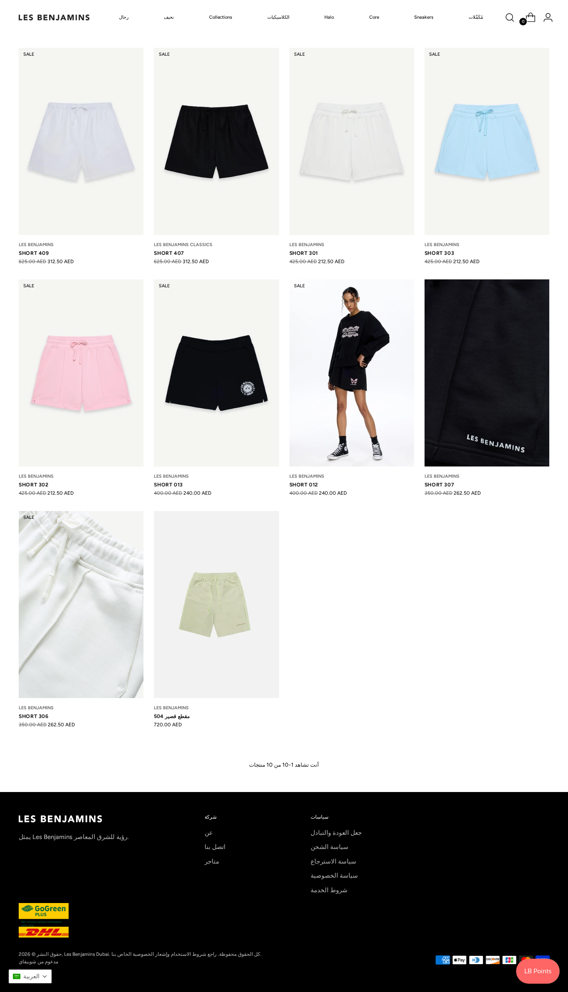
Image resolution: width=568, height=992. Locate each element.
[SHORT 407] (216, 141)
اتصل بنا (215, 847)
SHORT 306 (34, 716)
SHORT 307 (439, 484)
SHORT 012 (304, 484)
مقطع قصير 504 (171, 716)
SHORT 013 (168, 484)
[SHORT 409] (81, 141)
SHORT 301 (304, 253)
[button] (30, 976)
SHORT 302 (34, 484)
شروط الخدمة (329, 890)
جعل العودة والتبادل (336, 833)
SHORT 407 (169, 253)
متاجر (212, 861)
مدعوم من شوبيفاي (38, 962)
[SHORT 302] (81, 372)
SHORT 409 (34, 253)
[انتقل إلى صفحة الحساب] (544, 17)
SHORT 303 (439, 253)
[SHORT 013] (216, 372)
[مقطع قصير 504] (216, 604)
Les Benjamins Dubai (86, 954)
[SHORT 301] (351, 141)
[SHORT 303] (487, 141)
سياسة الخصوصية (334, 875)
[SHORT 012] (351, 372)
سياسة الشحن (329, 847)
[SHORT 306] (81, 604)
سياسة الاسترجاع (333, 861)
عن (209, 833)
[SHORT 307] (487, 372)
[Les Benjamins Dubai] (54, 17)
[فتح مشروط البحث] (509, 17)
